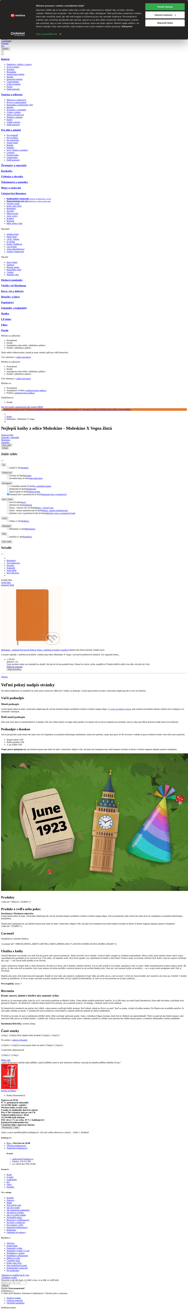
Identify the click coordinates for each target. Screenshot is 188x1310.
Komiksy (11, 69)
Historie (10, 107)
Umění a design (13, 122)
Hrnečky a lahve (10, 296)
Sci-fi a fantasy (13, 67)
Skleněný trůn (13, 274)
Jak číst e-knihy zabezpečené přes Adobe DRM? (22, 407)
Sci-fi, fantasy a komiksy (17, 150)
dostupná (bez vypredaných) (54, 494)
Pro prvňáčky (12, 138)
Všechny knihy (13, 203)
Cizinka (10, 272)
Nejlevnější (11, 570)
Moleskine (5, 440)
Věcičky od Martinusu (13, 285)
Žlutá (11, 585)
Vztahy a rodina (14, 112)
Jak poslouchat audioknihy (18, 1210)
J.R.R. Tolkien (13, 239)
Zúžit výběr (6, 542)
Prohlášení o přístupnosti (17, 1255)
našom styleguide (19, 1040)
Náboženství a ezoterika (14, 182)
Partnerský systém (14, 1248)
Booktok (10, 221)
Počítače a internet (14, 117)
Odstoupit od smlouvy (16, 1232)
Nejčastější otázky (14, 1217)
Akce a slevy (12, 216)
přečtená (28, 505)
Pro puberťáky (13, 140)
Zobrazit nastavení (163, 15)
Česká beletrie (13, 82)
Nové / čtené (7, 499)
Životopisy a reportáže (16, 110)
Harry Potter (12, 262)
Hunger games (13, 267)
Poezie (9, 87)
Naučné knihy (13, 155)
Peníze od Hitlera (8, 1091)
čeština (25, 521)
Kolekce (10, 218)
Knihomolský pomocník (17, 1268)
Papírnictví (7, 302)
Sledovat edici (7, 435)
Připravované (12, 213)
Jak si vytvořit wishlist (16, 1215)
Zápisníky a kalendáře (14, 307)
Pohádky (10, 147)
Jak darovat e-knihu (15, 1212)
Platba (9, 1203)
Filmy (4, 324)
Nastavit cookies (14, 1298)
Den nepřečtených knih (17, 1265)
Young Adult (12, 142)
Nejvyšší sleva (13, 573)
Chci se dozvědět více (46, 34)
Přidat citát (5, 1060)
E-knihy (10, 1177)
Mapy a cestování (11, 187)
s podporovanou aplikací (35, 390)
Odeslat (5, 1286)
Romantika (11, 72)
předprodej (31, 489)
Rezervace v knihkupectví (18, 1220)
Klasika (10, 77)
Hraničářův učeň (14, 270)
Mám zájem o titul (14, 223)
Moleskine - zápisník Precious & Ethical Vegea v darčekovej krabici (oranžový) (35, 650)
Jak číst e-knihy (13, 1207)
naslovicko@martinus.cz (22, 1159)
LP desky (6, 319)
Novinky (10, 211)
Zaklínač (10, 265)
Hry (3, 46)
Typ (3, 465)
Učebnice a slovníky (12, 176)
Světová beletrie (14, 84)
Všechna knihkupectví (16, 1145)
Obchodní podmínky (16, 1303)
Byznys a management (16, 102)
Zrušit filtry (6, 582)
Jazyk (4, 518)
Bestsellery (11, 208)
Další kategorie (13, 89)
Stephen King (13, 234)
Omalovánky (12, 157)
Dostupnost (6, 483)
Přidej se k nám (13, 1258)
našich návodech (23, 357)
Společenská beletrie (15, 74)
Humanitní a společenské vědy (20, 105)
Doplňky (5, 49)
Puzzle (4, 330)
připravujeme (34, 491)
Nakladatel (6, 526)
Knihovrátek (12, 1246)
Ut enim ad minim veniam (119, 709)
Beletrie (5, 59)
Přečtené (5, 43)
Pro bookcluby (13, 1270)
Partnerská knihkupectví (17, 1148)
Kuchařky (7, 171)
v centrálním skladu (42, 486)
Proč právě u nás (14, 1205)
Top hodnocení (13, 563)
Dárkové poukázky (12, 280)
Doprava (10, 1200)
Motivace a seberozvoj (16, 100)
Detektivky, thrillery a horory (19, 64)
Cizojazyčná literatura (13, 193)
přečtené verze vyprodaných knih (60, 513)
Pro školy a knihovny (16, 1222)
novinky (28, 475)
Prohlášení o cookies (15, 1253)
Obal (4, 534)
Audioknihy (6, 41)
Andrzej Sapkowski (15, 251)
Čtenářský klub (13, 1260)
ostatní (25, 468)
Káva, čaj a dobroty (12, 291)
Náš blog (10, 1243)
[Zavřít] (2, 460)
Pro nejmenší (12, 135)
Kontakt (10, 1198)
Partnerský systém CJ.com (18, 1250)
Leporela (10, 152)
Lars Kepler (12, 246)
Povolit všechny (165, 7)
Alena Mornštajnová (15, 249)
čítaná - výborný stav (45, 508)
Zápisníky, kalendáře (10, 437)
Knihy (9, 416)
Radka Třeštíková (14, 244)
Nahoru (4, 677)
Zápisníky (5, 442)
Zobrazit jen (7, 473)
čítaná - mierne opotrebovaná (55, 510)
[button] (97, 662)
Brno (9, 1143)
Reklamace (11, 1230)
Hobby (10, 120)
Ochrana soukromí (15, 1300)
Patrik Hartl (12, 237)
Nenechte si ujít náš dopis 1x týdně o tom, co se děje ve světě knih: (30, 1280)
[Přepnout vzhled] (2, 52)
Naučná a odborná (11, 94)
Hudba (5, 313)
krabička (28, 537)
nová (24, 502)
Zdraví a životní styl (15, 115)
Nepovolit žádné (165, 23)
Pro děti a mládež (11, 130)
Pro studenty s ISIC (15, 1225)
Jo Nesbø (11, 241)
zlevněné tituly (36, 478)
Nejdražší (11, 568)
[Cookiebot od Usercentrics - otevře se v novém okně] (18, 34)
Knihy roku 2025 (14, 206)
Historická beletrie (14, 79)
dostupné (5, 585)
